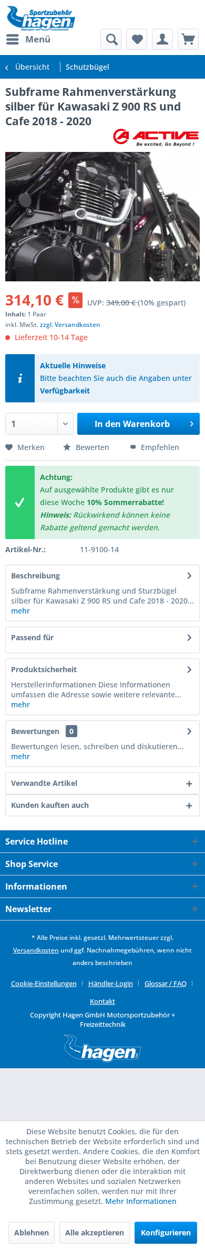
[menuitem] (28, 39)
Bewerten (92, 447)
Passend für (32, 637)
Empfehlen (159, 447)
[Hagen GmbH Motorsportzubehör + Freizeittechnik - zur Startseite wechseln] (40, 18)
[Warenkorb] (188, 39)
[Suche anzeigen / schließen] (110, 39)
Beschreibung (35, 575)
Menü (37, 39)
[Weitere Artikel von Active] (156, 137)
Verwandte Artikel (44, 783)
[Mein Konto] (162, 39)
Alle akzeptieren (94, 1232)
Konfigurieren (166, 1232)
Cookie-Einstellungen (44, 983)
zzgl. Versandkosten (70, 324)
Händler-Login (110, 983)
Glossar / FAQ (166, 983)
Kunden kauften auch (50, 805)
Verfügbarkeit (65, 391)
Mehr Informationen (141, 1201)
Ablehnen (31, 1232)
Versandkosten (36, 950)
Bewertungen (35, 731)
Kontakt (102, 1001)
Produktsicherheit (44, 669)
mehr (20, 611)
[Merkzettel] (136, 39)
